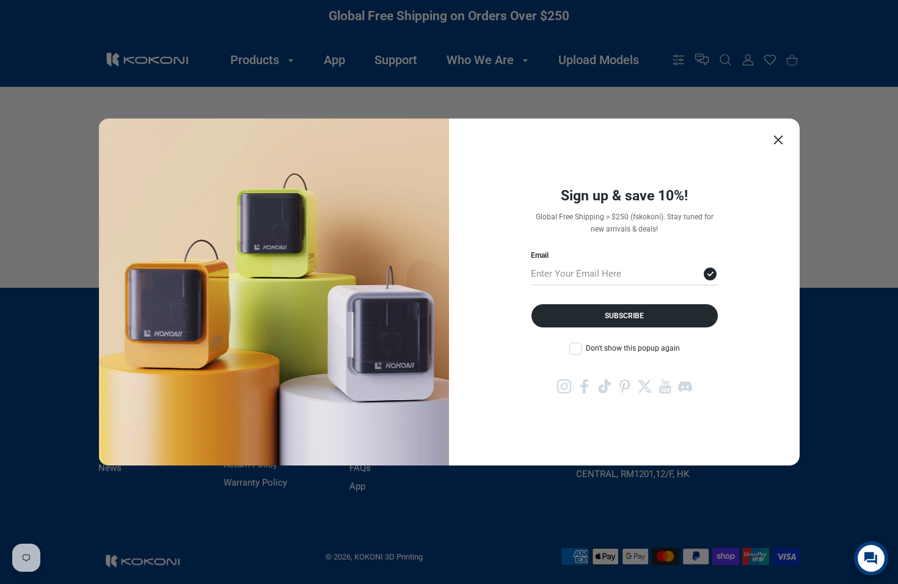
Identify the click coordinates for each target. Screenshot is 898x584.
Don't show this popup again (633, 348)
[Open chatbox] (871, 558)
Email (540, 255)
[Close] (778, 140)
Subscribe (624, 316)
